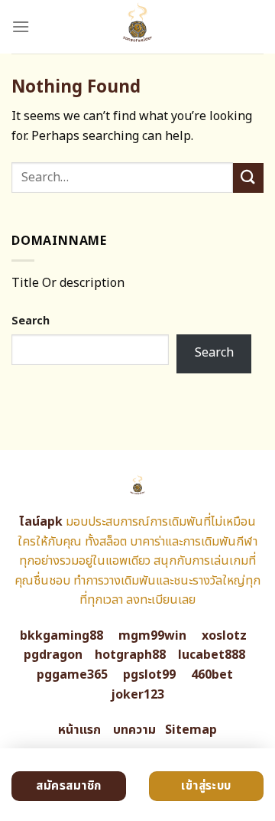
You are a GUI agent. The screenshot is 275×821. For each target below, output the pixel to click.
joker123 (137, 695)
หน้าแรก (79, 730)
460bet (212, 675)
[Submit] (248, 178)
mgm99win (152, 636)
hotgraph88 (130, 655)
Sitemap (191, 730)
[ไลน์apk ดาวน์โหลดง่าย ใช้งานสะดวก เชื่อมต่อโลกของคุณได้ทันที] (138, 27)
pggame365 (72, 675)
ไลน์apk (41, 522)
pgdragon (53, 655)
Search (30, 321)
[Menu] (20, 26)
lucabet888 (211, 655)
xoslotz (224, 636)
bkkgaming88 (61, 636)
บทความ (134, 730)
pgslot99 (149, 675)
